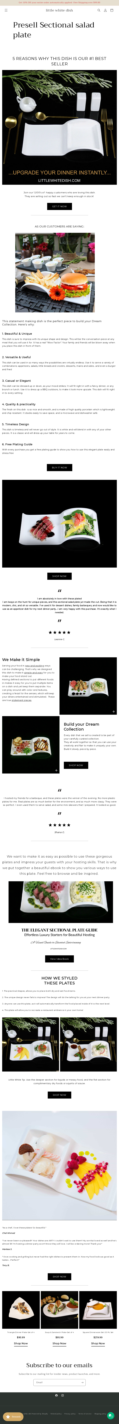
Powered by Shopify (40, 1414)
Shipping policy (100, 1414)
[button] (6, 10)
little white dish (25, 1414)
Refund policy (56, 1414)
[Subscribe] (82, 1382)
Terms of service (85, 1414)
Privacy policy (70, 1414)
